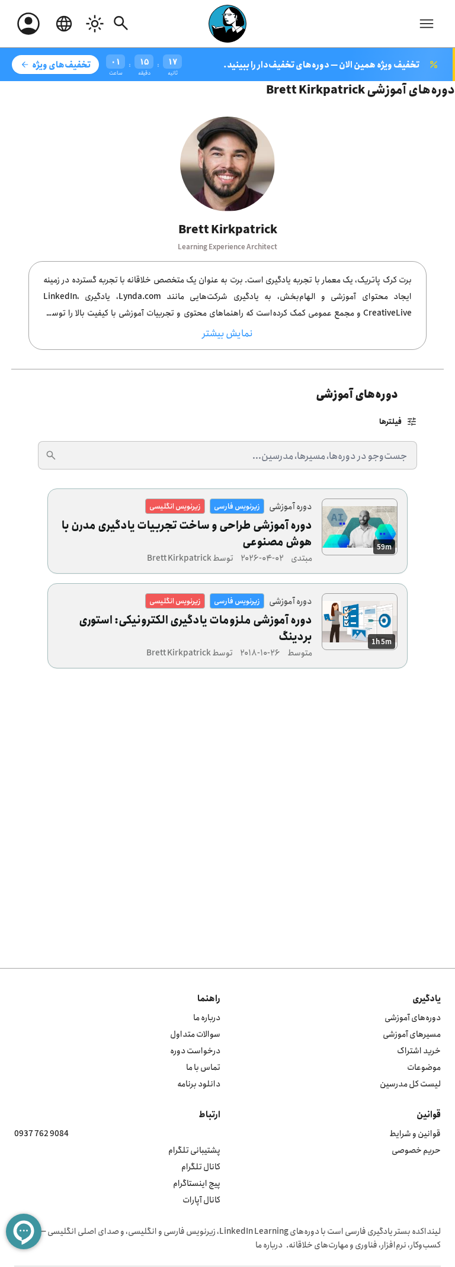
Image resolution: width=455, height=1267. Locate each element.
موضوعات (424, 1066)
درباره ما (206, 1016)
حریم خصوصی (416, 1149)
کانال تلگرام (200, 1166)
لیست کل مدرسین (410, 1083)
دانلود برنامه (198, 1083)
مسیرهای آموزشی (412, 1033)
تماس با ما (203, 1066)
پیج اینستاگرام (196, 1182)
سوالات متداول (195, 1033)
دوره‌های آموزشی (412, 1016)
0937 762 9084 (41, 1133)
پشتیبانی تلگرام (194, 1149)
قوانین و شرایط (415, 1133)
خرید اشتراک (419, 1050)
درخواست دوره (195, 1050)
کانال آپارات (201, 1199)
